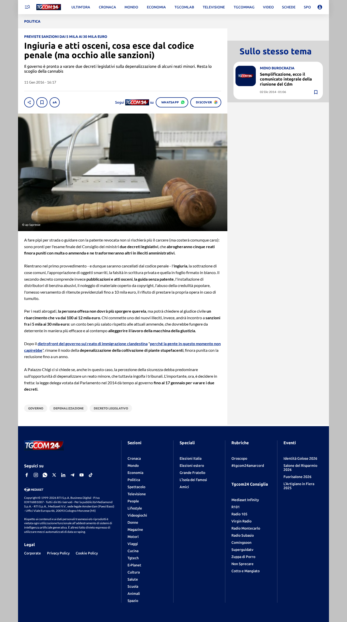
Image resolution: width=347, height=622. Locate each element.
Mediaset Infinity (245, 500)
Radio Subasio (242, 535)
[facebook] (26, 474)
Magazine (135, 530)
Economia (135, 473)
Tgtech (133, 558)
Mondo (133, 466)
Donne (133, 522)
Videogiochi (137, 515)
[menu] (27, 7)
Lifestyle (135, 508)
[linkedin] (63, 474)
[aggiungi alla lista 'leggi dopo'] (42, 102)
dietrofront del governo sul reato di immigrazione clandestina (93, 343)
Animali (134, 594)
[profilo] (320, 7)
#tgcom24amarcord (247, 466)
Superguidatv (242, 550)
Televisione (137, 494)
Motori (133, 537)
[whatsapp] (45, 474)
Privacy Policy (58, 553)
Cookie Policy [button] (87, 553)
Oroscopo (239, 458)
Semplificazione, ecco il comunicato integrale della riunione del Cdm (286, 79)
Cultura (134, 572)
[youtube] (81, 474)
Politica (134, 480)
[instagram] (35, 474)
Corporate (32, 553)
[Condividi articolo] (29, 102)
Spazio (133, 601)
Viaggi (133, 544)
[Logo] (48, 7)
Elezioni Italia (190, 458)
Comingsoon (241, 542)
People (133, 501)
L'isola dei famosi (193, 480)
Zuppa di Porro (243, 557)
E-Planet (134, 565)
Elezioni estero (192, 466)
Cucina (133, 551)
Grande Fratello (192, 473)
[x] (54, 474)
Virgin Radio (241, 521)
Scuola (133, 586)
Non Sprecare (242, 564)
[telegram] (72, 474)
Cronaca (134, 458)
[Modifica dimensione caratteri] (55, 102)
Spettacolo (136, 487)
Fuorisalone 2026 (297, 477)
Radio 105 (239, 514)
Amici (184, 487)
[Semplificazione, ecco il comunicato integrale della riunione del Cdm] (245, 76)
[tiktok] (90, 474)
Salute (133, 579)
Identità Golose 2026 (300, 458)
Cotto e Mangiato (245, 571)
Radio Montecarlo (245, 528)
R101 (235, 507)
